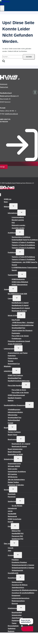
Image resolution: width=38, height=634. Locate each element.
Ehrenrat (15, 603)
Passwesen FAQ (17, 536)
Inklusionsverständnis (15, 412)
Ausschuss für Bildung (19, 585)
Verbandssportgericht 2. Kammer (23, 568)
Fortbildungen (16, 338)
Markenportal (12, 516)
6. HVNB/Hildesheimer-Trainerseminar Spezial (25, 269)
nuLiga (10, 511)
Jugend (6, 289)
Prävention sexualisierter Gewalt (19, 341)
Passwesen (11, 497)
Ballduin (10, 400)
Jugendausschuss (18, 587)
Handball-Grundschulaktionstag (22, 325)
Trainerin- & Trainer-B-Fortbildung (23, 257)
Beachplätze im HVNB (15, 454)
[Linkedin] (13, 188)
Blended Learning (18, 220)
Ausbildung (12, 233)
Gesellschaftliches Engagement (14, 405)
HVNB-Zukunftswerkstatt (16, 395)
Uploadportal (12, 508)
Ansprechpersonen (14, 463)
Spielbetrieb (12, 501)
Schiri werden (12, 469)
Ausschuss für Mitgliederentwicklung (24, 590)
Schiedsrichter (9, 459)
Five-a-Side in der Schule (20, 336)
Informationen (12, 213)
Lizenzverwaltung (18, 217)
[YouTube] (10, 188)
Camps (10, 298)
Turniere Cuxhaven (14, 432)
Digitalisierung (17, 620)
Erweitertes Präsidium (19, 562)
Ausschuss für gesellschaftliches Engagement (23, 594)
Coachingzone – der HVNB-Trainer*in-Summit (25, 263)
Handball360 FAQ (17, 533)
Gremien (11, 555)
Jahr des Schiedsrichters (16, 479)
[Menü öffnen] (2, 8)
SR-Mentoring (12, 477)
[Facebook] (4, 188)
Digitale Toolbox (13, 482)
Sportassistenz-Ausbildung (21, 237)
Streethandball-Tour (18, 328)
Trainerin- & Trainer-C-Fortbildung (23, 259)
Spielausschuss (17, 582)
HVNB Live (7, 199)
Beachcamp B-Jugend (19, 311)
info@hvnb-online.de (11, 114)
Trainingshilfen (13, 275)
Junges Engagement (15, 344)
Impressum (3, 84)
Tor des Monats (17, 506)
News (6, 202)
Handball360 (12, 514)
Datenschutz (4, 87)
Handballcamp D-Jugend (20, 305)
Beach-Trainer (12, 434)
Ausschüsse (12, 578)
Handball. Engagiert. (15, 398)
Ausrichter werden (18, 228)
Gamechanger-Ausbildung (17, 471)
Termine (10, 361)
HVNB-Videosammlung (19, 284)
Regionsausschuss (18, 601)
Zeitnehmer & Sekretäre (16, 485)
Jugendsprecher (17, 618)
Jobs (9, 550)
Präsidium (15, 560)
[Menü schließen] (0, 194)
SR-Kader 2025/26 (14, 466)
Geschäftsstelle (13, 573)
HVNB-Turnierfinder (14, 519)
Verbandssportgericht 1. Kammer (23, 565)
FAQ (13, 222)
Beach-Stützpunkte (14, 452)
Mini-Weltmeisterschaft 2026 (17, 294)
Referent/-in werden (18, 225)
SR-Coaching (12, 474)
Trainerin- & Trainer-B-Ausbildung (23, 245)
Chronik (10, 548)
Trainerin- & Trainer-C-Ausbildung (23, 242)
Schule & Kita (12, 315)
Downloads (11, 494)
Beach (6, 427)
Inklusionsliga (12, 415)
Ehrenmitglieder (13, 626)
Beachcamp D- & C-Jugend (21, 444)
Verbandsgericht (17, 570)
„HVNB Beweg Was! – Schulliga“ (23, 322)
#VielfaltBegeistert (14, 409)
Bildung (6, 206)
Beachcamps (12, 439)
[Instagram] (1, 188)
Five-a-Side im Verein (19, 390)
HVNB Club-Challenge (15, 375)
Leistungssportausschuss (20, 598)
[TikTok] (7, 188)
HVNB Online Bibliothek (20, 282)
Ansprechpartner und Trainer (18, 353)
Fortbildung (12, 252)
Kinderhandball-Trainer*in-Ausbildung (25, 240)
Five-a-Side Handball (15, 385)
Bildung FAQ (16, 531)
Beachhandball (17, 612)
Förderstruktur (13, 358)
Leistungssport (9, 348)
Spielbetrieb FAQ (17, 539)
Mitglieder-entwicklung (8, 368)
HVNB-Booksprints (18, 279)
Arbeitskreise (12, 608)
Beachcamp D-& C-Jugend (21, 308)
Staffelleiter (12, 628)
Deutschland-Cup (14, 363)
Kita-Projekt (16, 320)
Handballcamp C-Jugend (20, 303)
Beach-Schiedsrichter (15, 449)
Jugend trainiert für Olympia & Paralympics (22, 332)
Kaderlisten (12, 355)
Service (6, 489)
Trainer (14, 623)
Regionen (11, 631)
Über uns (7, 543)
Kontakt (10, 423)
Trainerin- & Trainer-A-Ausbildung (23, 248)
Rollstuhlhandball (14, 420)
